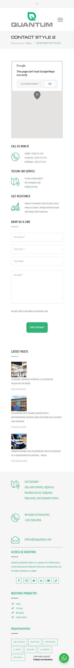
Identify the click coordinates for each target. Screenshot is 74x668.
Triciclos (19, 608)
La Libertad (45, 649)
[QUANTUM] (31, 19)
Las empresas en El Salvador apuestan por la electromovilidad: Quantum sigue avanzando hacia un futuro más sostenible (36, 417)
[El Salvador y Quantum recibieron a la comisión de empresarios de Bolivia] (19, 369)
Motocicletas (21, 617)
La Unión (17, 649)
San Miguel (18, 657)
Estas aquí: (17, 43)
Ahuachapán (50, 641)
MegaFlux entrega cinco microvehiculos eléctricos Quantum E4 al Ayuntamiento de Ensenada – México (36, 453)
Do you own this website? (30, 83)
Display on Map (31, 187)
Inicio (28, 43)
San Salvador (19, 641)
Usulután (30, 649)
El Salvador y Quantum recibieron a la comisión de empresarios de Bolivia (32, 381)
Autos (18, 604)
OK (49, 83)
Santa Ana (35, 641)
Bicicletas (20, 613)
